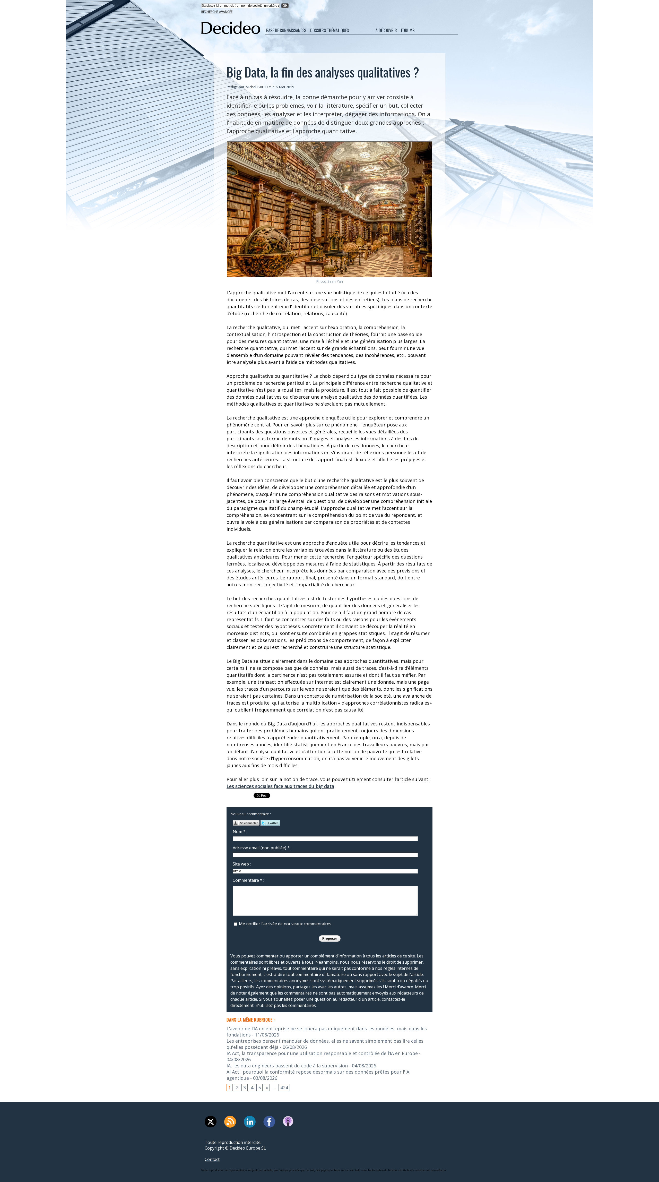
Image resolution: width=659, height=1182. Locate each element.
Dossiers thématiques (329, 30)
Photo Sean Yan (329, 281)
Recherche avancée (216, 12)
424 (284, 1087)
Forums (407, 30)
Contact (212, 1159)
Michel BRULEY (258, 86)
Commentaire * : (248, 880)
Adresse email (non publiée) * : (262, 848)
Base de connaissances (286, 30)
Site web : (242, 864)
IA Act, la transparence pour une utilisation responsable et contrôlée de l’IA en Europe (322, 1053)
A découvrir (386, 30)
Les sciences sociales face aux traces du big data (280, 786)
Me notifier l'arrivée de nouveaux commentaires (285, 924)
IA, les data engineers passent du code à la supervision (287, 1066)
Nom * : (240, 831)
